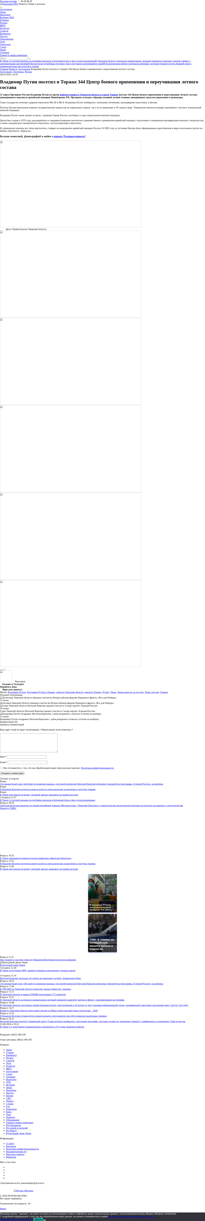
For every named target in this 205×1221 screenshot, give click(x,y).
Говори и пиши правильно (13, 55)
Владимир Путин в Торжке (41, 692)
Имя (3, 756)
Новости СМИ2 (8, 808)
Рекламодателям (8, 1)
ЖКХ (3, 25)
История (10, 1085)
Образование (6, 39)
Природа (10, 1117)
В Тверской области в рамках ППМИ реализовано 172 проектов (33, 994)
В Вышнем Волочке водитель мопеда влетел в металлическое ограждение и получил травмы (47, 789)
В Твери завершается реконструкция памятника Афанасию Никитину (36, 858)
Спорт (3, 47)
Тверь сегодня (152, 692)
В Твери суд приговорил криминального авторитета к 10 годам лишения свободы (42, 1027)
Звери (3, 49)
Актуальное (6, 9)
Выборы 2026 (7, 17)
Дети (2, 41)
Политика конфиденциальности (97, 768)
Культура (4, 28)
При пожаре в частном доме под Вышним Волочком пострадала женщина (38, 959)
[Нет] (44, 1220)
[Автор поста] (6, 681)
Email (3, 762)
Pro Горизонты (13, 1125)
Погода (4, 36)
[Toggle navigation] (1, 7)
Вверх (3, 1208)
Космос (10, 1095)
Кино (9, 1112)
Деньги (10, 1101)
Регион (3, 23)
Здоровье (4, 52)
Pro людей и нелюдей (17, 1128)
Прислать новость (15, 1154)
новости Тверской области (69, 692)
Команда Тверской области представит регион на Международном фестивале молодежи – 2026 (49, 1010)
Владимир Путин (17, 692)
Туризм (10, 1052)
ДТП (8, 1082)
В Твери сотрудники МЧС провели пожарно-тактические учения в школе (37, 970)
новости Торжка (92, 692)
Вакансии (11, 1157)
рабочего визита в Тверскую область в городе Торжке (89, 94)
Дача (8, 1114)
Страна (9, 1103)
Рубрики (4, 20)
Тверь (3, 12)
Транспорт (5, 44)
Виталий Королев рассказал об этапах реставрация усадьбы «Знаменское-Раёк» (40, 978)
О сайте (10, 1143)
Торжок (164, 692)
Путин (105, 692)
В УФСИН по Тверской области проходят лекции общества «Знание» (35, 989)
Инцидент (5, 14)
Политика (18, 72)
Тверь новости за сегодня (130, 692)
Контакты (11, 1146)
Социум (4, 31)
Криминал (5, 33)
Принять (38, 1219)
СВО (8, 1098)
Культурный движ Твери (18, 1133)
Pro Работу (11, 1130)
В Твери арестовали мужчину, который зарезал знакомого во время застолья (39, 794)
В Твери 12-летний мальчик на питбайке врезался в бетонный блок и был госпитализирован (47, 800)
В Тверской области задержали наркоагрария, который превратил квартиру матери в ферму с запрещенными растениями (62, 1000)
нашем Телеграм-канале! (70, 136)
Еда (8, 1106)
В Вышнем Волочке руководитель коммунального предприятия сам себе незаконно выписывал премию (53, 1016)
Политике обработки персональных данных (131, 1216)
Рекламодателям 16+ (16, 1151)
